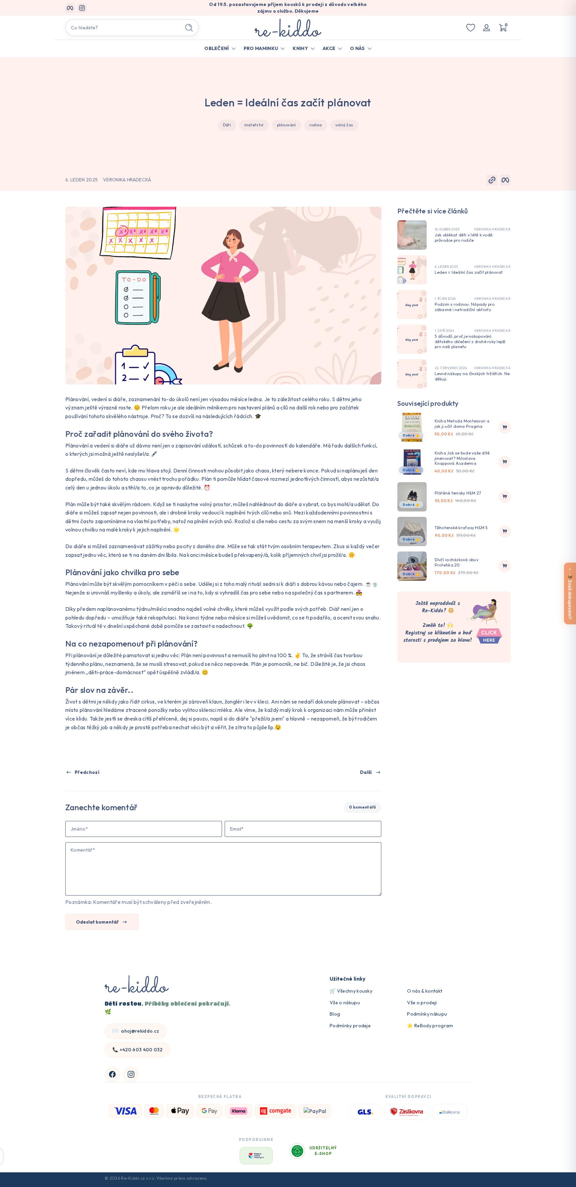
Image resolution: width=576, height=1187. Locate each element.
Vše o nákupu (345, 1003)
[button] (503, 27)
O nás (357, 48)
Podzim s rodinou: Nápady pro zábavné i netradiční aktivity (465, 307)
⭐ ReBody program (430, 1026)
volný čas (344, 124)
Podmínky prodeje (350, 1026)
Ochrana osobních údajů (447, 1179)
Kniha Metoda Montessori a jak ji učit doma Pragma (462, 423)
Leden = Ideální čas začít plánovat (469, 272)
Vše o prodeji (422, 1003)
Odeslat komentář (97, 922)
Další (366, 772)
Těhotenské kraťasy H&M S (461, 527)
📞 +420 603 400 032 (137, 1050)
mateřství (254, 124)
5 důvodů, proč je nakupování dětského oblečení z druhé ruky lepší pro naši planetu (470, 341)
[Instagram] (131, 1074)
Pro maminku (261, 48)
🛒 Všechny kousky (351, 991)
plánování (286, 124)
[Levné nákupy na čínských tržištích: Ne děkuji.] (412, 373)
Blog (335, 1014)
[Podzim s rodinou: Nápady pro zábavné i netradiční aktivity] (412, 304)
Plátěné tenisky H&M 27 (458, 492)
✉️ (135, 1031)
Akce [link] (329, 48)
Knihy (300, 48)
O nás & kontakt (424, 991)
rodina (315, 124)
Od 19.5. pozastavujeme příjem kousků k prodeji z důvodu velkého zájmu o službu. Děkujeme (288, 7)
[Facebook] (112, 1074)
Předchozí (87, 772)
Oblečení (216, 48)
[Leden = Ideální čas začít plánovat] (412, 269)
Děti (227, 124)
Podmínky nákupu (427, 1014)
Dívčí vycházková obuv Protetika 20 (456, 562)
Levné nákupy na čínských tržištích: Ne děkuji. (472, 376)
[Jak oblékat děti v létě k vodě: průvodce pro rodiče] (412, 235)
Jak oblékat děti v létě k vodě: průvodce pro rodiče (464, 237)
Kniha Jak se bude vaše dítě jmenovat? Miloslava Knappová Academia (462, 458)
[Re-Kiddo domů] (137, 984)
